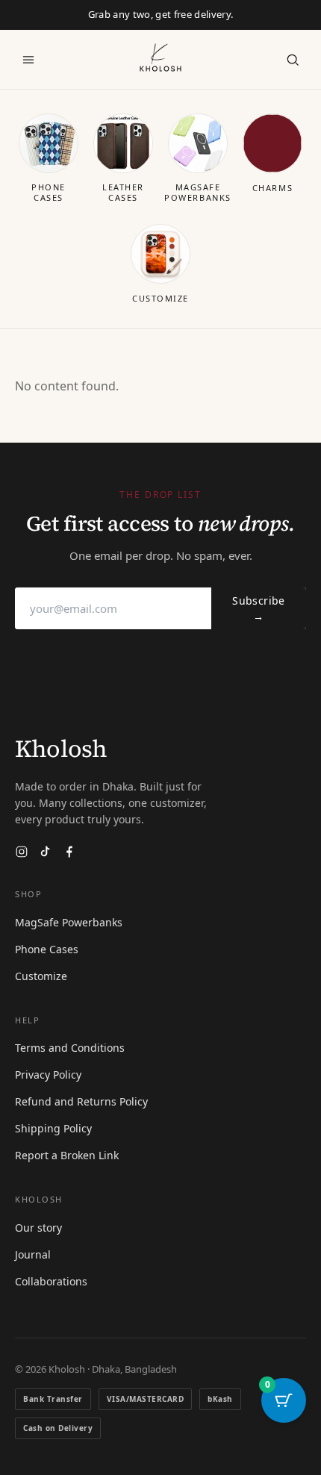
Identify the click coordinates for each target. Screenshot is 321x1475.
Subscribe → (258, 608)
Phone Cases (46, 949)
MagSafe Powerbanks (68, 922)
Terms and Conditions (70, 1048)
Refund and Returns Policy (81, 1101)
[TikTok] (45, 851)
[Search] (292, 59)
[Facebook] (69, 851)
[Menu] (28, 59)
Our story (38, 1227)
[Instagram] (21, 851)
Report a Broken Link (67, 1155)
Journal (33, 1254)
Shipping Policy (53, 1128)
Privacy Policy (48, 1074)
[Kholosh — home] (160, 57)
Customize (41, 976)
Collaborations (51, 1281)
